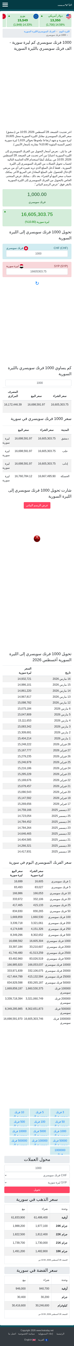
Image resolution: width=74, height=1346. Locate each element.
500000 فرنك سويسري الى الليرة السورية (19, 1144)
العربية (41, 1339)
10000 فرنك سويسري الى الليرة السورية (19, 1135)
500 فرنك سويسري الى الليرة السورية (19, 1125)
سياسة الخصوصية (26, 1333)
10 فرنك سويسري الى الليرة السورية (19, 1116)
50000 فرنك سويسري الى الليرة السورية (60, 1144)
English (28, 1339)
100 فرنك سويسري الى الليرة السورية (39, 1125)
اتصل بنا (12, 1333)
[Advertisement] (37, 91)
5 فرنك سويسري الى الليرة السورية (39, 1116)
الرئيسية (60, 1333)
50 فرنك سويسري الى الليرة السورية (60, 1125)
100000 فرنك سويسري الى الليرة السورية (39, 1144)
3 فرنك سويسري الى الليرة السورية (60, 1116)
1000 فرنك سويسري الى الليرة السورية (60, 1135)
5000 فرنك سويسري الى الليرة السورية (39, 1135)
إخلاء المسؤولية (45, 1333)
